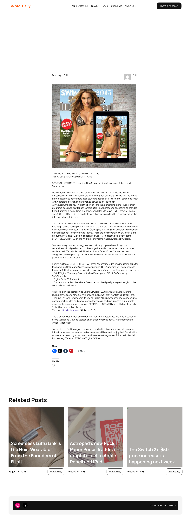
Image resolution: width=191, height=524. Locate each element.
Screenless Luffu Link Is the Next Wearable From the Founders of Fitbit (36, 452)
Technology (56, 471)
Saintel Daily (20, 5)
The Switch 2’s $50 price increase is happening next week (152, 455)
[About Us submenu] (135, 6)
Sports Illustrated (71, 310)
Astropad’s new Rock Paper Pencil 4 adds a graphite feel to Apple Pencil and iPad (93, 452)
